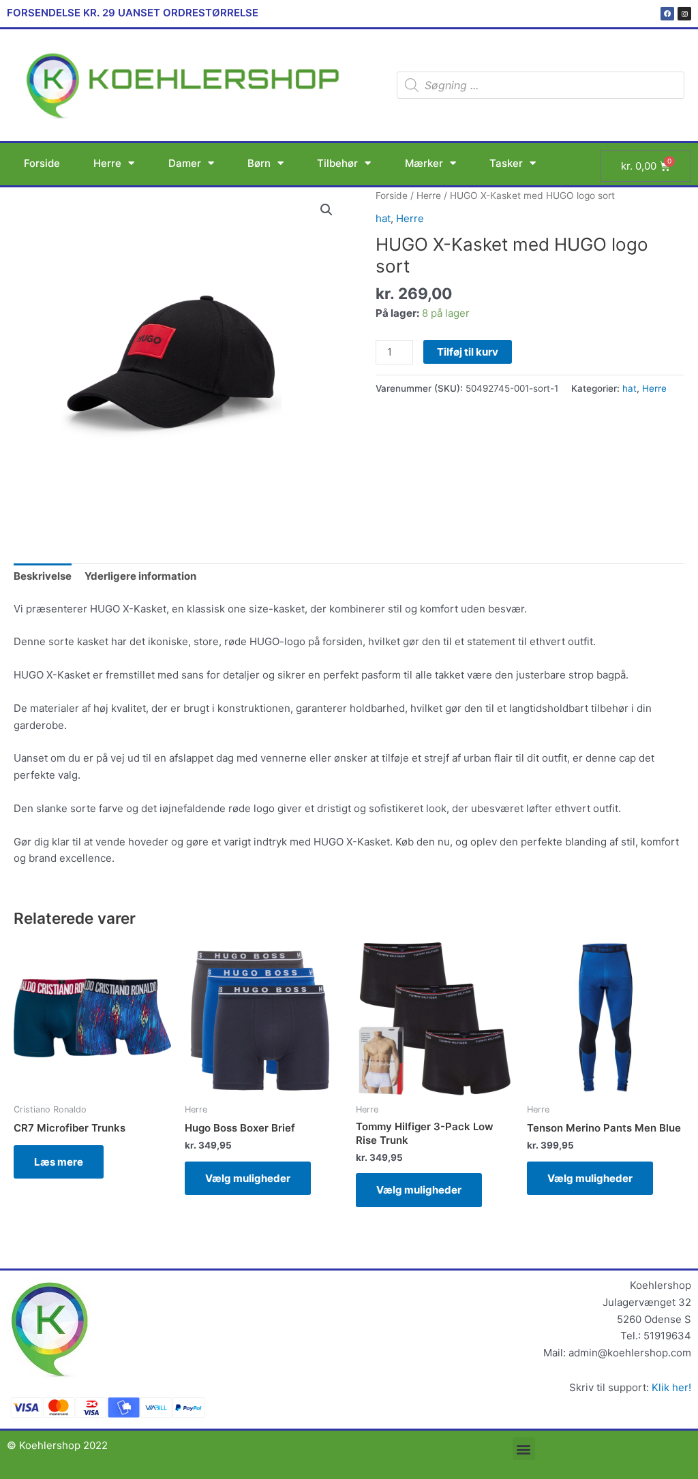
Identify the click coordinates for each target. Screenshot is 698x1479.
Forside (42, 163)
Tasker (506, 163)
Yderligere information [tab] (140, 576)
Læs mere (58, 1161)
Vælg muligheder (247, 1178)
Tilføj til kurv (467, 351)
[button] (326, 210)
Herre (107, 163)
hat (383, 218)
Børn (259, 163)
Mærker (424, 163)
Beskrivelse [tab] (43, 576)
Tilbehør (337, 163)
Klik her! (671, 1387)
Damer (184, 163)
